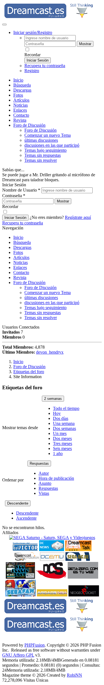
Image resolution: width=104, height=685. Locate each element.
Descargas (22, 90)
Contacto (21, 115)
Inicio (18, 80)
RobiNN (74, 675)
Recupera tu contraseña (44, 65)
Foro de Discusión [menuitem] (40, 130)
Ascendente (26, 518)
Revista (19, 120)
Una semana (64, 423)
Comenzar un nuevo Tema (47, 135)
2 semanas (53, 399)
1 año (58, 453)
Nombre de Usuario (21, 190)
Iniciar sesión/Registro (32, 32)
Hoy (57, 413)
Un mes (60, 433)
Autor (44, 473)
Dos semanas (64, 428)
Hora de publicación (56, 478)
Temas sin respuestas (42, 155)
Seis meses (62, 448)
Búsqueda (22, 85)
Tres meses (62, 443)
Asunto (45, 483)
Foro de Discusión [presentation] (29, 125)
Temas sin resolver (40, 160)
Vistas (44, 493)
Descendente (17, 503)
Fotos (18, 95)
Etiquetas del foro (28, 371)
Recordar (32, 54)
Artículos (21, 100)
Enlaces (20, 110)
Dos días (60, 418)
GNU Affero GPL (18, 655)
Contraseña (13, 195)
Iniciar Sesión (38, 60)
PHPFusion (34, 645)
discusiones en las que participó (51, 145)
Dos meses (62, 438)
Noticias (20, 105)
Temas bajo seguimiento (45, 150)
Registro (31, 70)
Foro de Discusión (29, 282)
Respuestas (39, 463)
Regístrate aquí (78, 217)
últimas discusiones (41, 140)
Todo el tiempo (66, 408)
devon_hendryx (50, 352)
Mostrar (85, 44)
